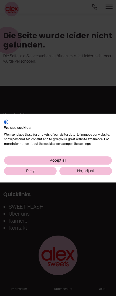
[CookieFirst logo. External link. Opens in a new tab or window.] (6, 122)
